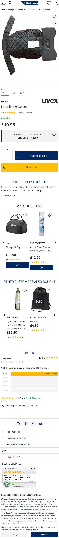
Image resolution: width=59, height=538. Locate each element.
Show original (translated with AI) (21, 405)
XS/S (5, 93)
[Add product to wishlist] (54, 16)
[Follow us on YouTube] (41, 424)
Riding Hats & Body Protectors (20, 9)
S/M (14, 93)
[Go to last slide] (3, 241)
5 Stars (5, 373)
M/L (22, 93)
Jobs (4, 450)
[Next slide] (55, 241)
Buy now (31, 167)
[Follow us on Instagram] (18, 424)
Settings (15, 534)
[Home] (30, 3)
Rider (3, 9)
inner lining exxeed (42, 9)
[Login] (10, 3)
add (41, 267)
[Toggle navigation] (3, 3)
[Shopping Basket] (56, 3)
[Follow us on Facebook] (26, 424)
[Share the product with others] (54, 23)
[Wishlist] (49, 3)
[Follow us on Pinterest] (33, 424)
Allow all (44, 534)
